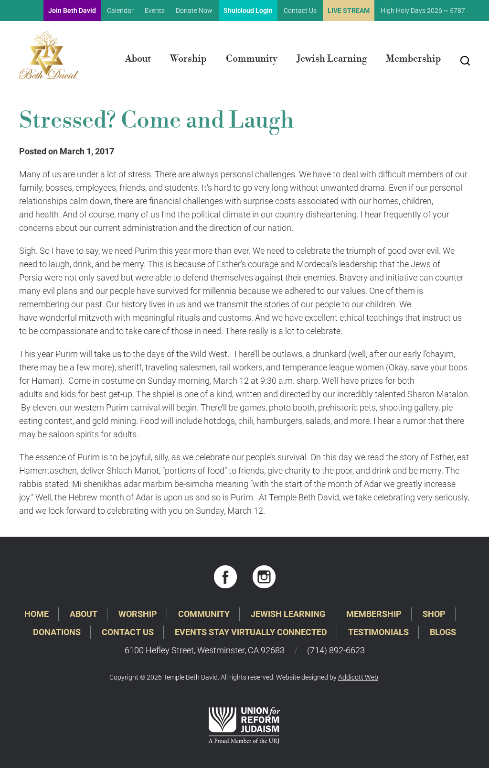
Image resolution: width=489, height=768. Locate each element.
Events (155, 10)
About (138, 59)
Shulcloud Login (248, 10)
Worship (188, 59)
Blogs (443, 632)
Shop (434, 614)
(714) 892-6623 (336, 650)
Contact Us (300, 10)
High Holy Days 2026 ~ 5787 (423, 10)
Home (36, 614)
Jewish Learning (332, 59)
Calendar (120, 10)
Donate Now (194, 10)
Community (251, 59)
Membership (413, 59)
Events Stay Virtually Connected (251, 632)
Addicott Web (358, 677)
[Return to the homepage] (48, 55)
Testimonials (378, 632)
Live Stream (349, 10)
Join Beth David (72, 10)
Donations (57, 632)
